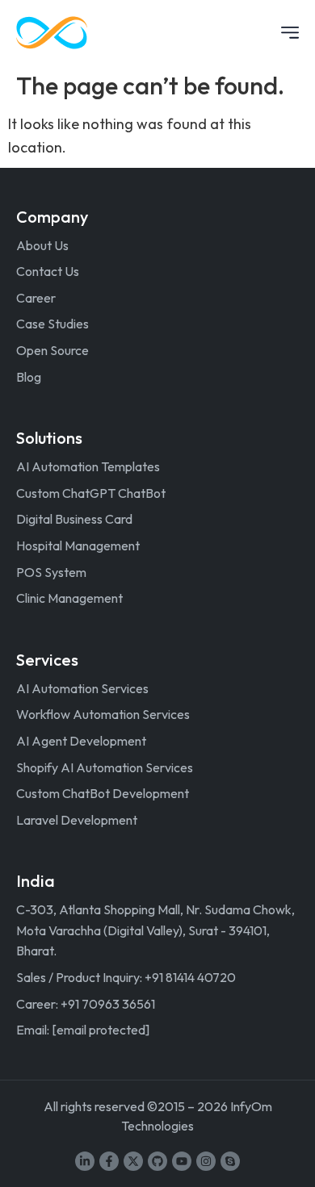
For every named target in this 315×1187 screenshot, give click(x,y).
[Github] (157, 1161)
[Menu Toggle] (290, 33)
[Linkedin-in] (84, 1161)
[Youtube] (181, 1161)
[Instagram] (206, 1161)
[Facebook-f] (109, 1161)
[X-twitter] (133, 1161)
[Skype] (230, 1161)
